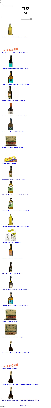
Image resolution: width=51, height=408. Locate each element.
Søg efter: (1, 5)
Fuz (4, 406)
